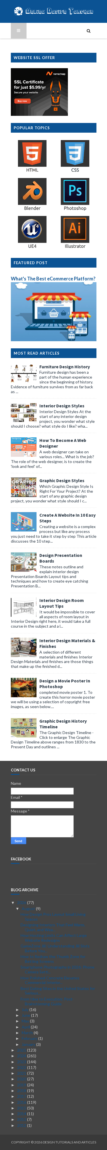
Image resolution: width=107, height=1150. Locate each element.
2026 (22, 902)
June (26, 1015)
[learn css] (75, 171)
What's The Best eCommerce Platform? (53, 278)
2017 (22, 1096)
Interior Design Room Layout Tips (61, 603)
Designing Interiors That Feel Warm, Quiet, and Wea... (53, 927)
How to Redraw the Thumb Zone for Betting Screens (53, 959)
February (30, 1038)
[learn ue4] (32, 247)
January (29, 1044)
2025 (22, 1050)
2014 (22, 1113)
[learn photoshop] (75, 209)
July (25, 1009)
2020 (22, 1078)
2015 (22, 1107)
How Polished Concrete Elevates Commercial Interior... (50, 980)
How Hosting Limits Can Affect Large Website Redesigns (54, 938)
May (26, 1020)
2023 (22, 1061)
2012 (22, 1125)
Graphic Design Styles (61, 480)
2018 (22, 1090)
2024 (22, 1055)
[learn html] (32, 171)
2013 (22, 1119)
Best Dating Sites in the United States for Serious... (58, 991)
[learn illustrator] (75, 247)
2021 (22, 1073)
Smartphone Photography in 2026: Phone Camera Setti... (57, 969)
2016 (22, 1102)
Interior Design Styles (61, 406)
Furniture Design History (64, 366)
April (26, 1026)
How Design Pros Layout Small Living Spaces (53, 916)
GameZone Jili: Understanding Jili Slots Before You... (55, 948)
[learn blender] (32, 209)
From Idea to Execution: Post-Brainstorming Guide (47, 1001)
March (28, 1032)
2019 (22, 1084)
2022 (22, 1067)
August (29, 908)
